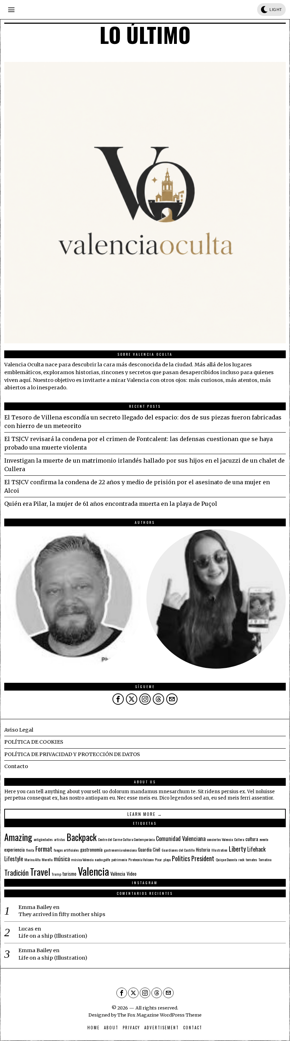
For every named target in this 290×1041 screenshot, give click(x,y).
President (202, 858)
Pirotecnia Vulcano (140, 859)
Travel (40, 871)
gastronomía (91, 849)
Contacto (16, 766)
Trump (56, 874)
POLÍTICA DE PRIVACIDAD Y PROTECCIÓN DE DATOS (72, 754)
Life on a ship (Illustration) (52, 936)
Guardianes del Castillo (178, 850)
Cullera (239, 839)
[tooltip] (74, 599)
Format (43, 848)
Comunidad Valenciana (180, 838)
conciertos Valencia (220, 839)
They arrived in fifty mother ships (61, 914)
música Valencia (82, 859)
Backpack (81, 837)
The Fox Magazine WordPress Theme (159, 1015)
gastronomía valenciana (120, 850)
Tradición (16, 872)
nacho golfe (102, 859)
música (62, 858)
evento (264, 839)
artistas (59, 839)
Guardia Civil (149, 849)
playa (166, 859)
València (117, 873)
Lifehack (256, 849)
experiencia (14, 849)
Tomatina (265, 859)
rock (241, 859)
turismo (69, 873)
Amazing (18, 836)
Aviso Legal (18, 730)
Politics (181, 858)
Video (132, 873)
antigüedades (43, 839)
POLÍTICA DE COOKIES (33, 742)
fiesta (30, 850)
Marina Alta (32, 859)
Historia (203, 849)
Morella (47, 859)
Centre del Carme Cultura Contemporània (126, 839)
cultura (251, 838)
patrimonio (119, 859)
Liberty (237, 848)
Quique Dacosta (226, 859)
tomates (251, 859)
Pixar (158, 859)
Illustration (219, 850)
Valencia (93, 871)
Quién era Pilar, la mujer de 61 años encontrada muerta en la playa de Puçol (110, 503)
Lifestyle (13, 858)
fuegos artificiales (66, 850)
